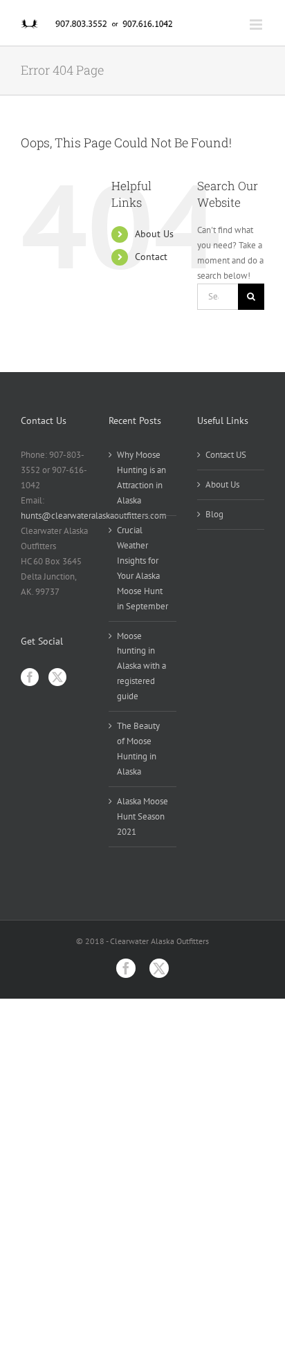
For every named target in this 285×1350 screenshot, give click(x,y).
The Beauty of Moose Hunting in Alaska (138, 748)
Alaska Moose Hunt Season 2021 (142, 816)
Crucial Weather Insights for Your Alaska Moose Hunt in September (142, 568)
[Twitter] (57, 677)
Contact (151, 256)
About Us (154, 234)
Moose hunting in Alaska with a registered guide (141, 666)
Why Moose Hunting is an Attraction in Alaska (141, 477)
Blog (214, 514)
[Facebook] (30, 677)
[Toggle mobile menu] (257, 24)
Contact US (225, 455)
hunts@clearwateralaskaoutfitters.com (94, 515)
